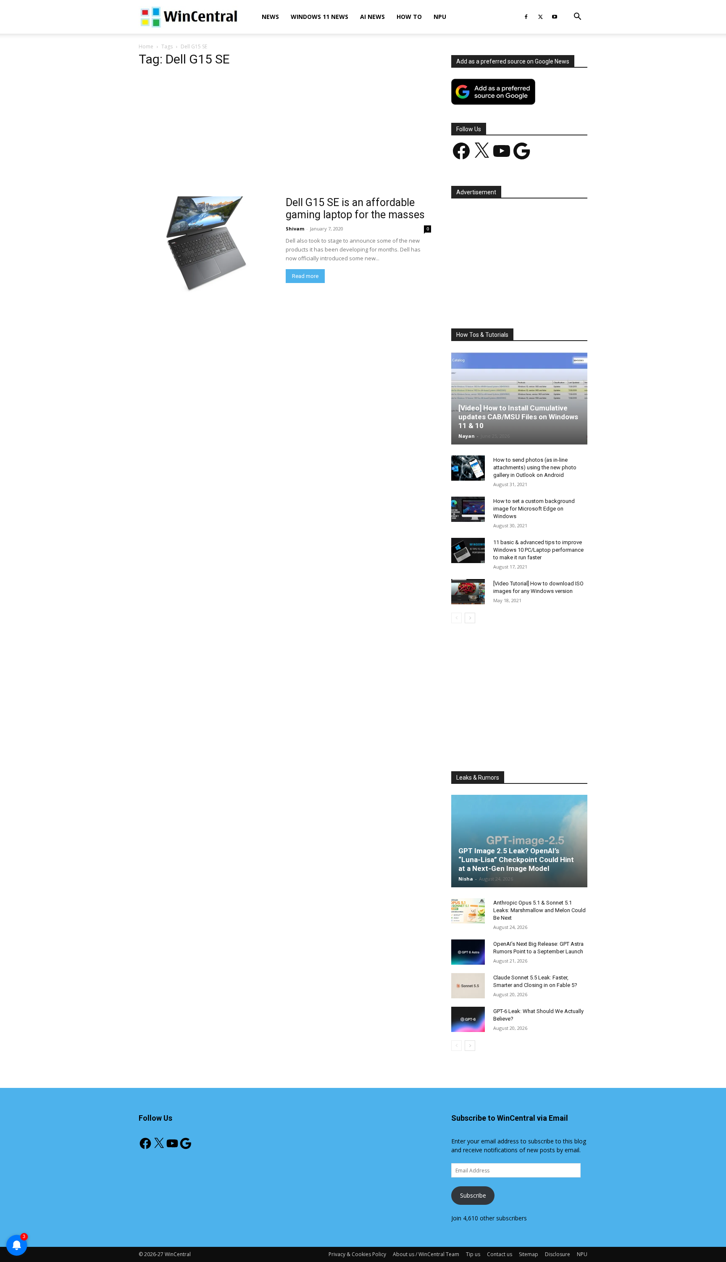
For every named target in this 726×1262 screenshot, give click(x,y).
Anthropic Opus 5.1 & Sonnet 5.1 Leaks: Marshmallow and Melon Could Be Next (539, 910)
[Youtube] (554, 17)
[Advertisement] (285, 134)
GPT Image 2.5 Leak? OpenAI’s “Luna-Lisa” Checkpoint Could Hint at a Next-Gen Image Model (516, 860)
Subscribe (473, 1195)
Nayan (466, 436)
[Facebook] (526, 17)
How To (409, 17)
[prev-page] (456, 618)
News (270, 17)
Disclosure (557, 1254)
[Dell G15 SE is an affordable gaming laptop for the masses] (207, 245)
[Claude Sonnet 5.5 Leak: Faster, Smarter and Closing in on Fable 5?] (468, 985)
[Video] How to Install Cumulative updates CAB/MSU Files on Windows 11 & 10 (518, 417)
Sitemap (528, 1254)
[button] (577, 17)
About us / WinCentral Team (426, 1254)
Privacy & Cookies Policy (357, 1254)
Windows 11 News (319, 17)
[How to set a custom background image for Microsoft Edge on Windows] (468, 509)
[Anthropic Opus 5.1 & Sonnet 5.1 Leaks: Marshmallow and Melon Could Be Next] (468, 910)
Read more (305, 276)
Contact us (499, 1254)
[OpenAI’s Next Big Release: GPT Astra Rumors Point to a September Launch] (468, 952)
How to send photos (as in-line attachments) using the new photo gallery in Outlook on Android (534, 467)
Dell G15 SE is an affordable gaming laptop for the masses (355, 208)
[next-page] (470, 618)
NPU (440, 17)
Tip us (473, 1254)
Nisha (465, 879)
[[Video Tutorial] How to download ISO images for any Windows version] (468, 591)
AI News (372, 17)
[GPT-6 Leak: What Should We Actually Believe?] (468, 1019)
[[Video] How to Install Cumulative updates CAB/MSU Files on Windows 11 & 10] (519, 398)
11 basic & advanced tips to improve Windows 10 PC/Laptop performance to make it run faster (538, 550)
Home (146, 46)
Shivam (295, 228)
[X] (540, 17)
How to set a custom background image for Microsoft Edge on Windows (534, 508)
